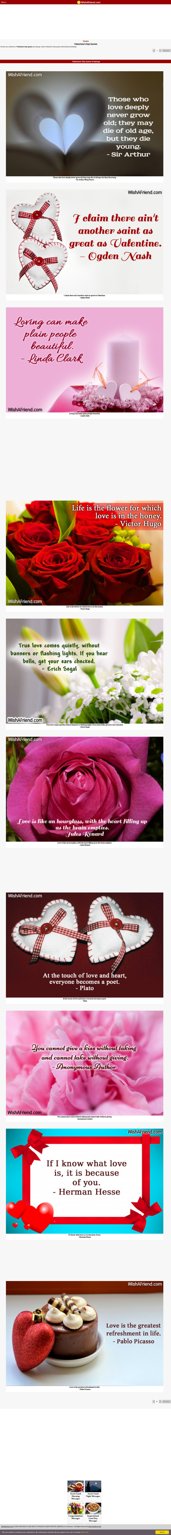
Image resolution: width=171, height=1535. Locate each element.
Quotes (86, 41)
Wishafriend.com (7, 1526)
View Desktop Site (94, 1526)
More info (84, 1532)
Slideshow (166, 50)
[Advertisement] (85, 21)
